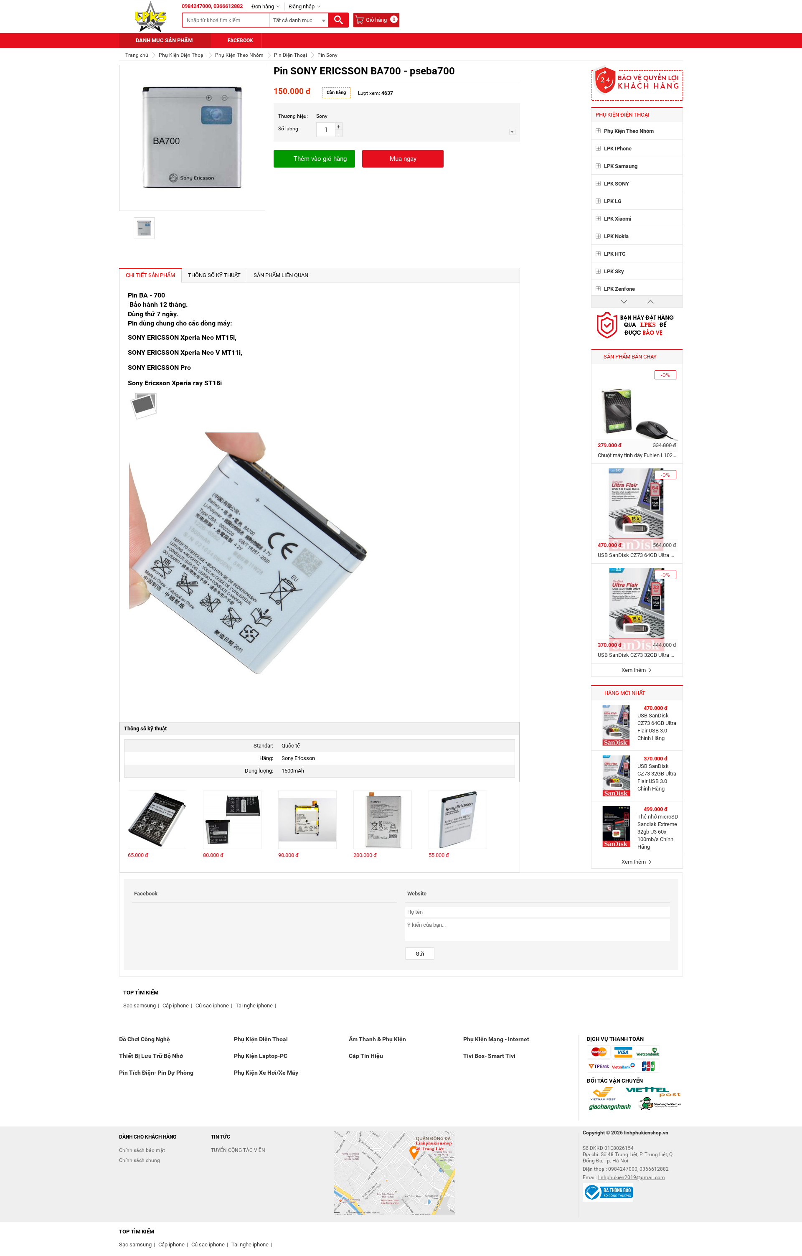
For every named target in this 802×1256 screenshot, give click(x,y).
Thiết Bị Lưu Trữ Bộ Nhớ (151, 1056)
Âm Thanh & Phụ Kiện (377, 1039)
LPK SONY (616, 184)
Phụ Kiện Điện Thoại (261, 1039)
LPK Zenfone (619, 289)
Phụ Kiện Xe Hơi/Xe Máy (266, 1072)
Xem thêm (634, 670)
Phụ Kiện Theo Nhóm (629, 131)
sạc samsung (139, 1005)
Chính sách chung (139, 1160)
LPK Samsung (620, 166)
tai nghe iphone (254, 1005)
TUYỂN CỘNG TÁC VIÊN (238, 1150)
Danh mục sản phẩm (164, 40)
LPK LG (613, 201)
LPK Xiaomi (617, 219)
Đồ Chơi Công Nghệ (144, 1039)
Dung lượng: (259, 771)
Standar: (263, 745)
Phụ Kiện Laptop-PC (260, 1056)
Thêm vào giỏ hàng (320, 159)
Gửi (420, 954)
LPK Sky (614, 271)
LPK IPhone (618, 148)
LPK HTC (615, 254)
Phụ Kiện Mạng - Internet (496, 1039)
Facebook (240, 40)
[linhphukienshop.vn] (150, 16)
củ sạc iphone (212, 1005)
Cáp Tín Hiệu (366, 1056)
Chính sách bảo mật (142, 1150)
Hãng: (266, 758)
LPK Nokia (616, 236)
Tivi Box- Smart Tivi (489, 1056)
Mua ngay (403, 159)
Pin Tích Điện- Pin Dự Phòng (156, 1072)
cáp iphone (175, 1005)
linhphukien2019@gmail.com (631, 1177)
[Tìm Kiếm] (338, 20)
